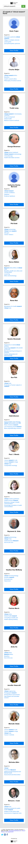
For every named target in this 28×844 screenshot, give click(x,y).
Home (23, 830)
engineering (9, 691)
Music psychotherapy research (12, 428)
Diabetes (6, 194)
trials (10, 231)
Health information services (11, 157)
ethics (10, 75)
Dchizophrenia (8, 579)
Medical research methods (11, 120)
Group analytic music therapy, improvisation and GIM (12, 422)
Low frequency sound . (13, 426)
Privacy (3, 831)
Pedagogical (10, 693)
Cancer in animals (9, 735)
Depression (7, 581)
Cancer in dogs (11, 462)
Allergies (6, 233)
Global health (8, 118)
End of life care (8, 658)
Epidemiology (10, 537)
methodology (12, 154)
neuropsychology (11, 575)
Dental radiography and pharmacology (10, 354)
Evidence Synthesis (9, 196)
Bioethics (6, 77)
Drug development (9, 117)
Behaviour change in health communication (11, 503)
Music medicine (11, 425)
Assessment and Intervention (12, 774)
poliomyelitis (7, 42)
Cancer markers (8, 234)
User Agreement (9, 831)
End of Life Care (8, 542)
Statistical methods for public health (12, 809)
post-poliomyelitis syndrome (12, 43)
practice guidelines (11, 498)
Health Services (11, 540)
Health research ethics (10, 79)
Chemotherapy (8, 156)
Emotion (9, 577)
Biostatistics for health (13, 306)
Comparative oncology (10, 465)
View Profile (14, 50)
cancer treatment (11, 152)
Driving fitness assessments (12, 694)
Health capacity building (11, 619)
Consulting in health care (11, 617)
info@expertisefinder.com (15, 830)
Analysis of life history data (11, 811)
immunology (9, 229)
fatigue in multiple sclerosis (11, 40)
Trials (8, 539)
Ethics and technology (10, 275)
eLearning (7, 274)
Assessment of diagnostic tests (13, 813)
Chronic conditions (9, 192)
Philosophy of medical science (12, 80)
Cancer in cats (10, 460)
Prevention (10, 770)
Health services (11, 500)
